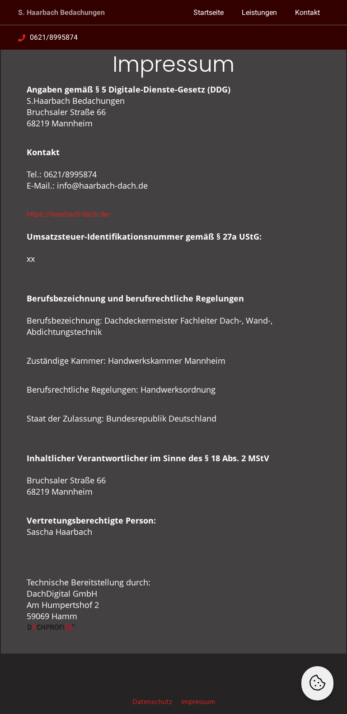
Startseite (208, 12)
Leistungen (259, 12)
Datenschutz (152, 702)
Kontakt (307, 12)
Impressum (198, 702)
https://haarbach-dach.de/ (69, 214)
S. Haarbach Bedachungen (61, 12)
